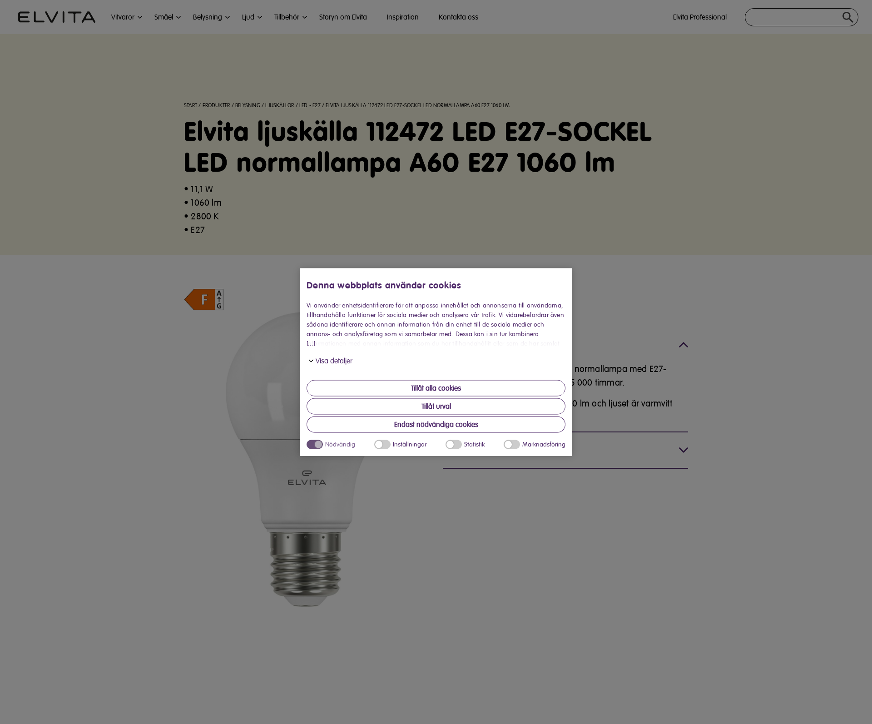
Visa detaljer (334, 361)
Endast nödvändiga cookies (436, 424)
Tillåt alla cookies (436, 388)
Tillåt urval (436, 406)
